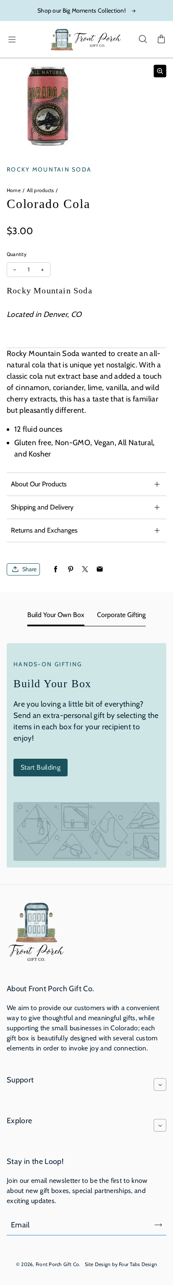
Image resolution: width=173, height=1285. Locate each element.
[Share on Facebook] (55, 569)
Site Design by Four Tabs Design (121, 1264)
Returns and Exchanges (44, 530)
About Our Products (39, 484)
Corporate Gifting (121, 615)
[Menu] (12, 39)
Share (29, 569)
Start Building (40, 767)
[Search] (143, 39)
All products (40, 190)
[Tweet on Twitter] (85, 569)
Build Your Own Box (55, 615)
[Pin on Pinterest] (70, 569)
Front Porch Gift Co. (58, 1264)
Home (14, 190)
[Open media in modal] (160, 71)
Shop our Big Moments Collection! (81, 10)
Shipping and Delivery (42, 507)
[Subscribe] (158, 1224)
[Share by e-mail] (99, 569)
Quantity (16, 254)
